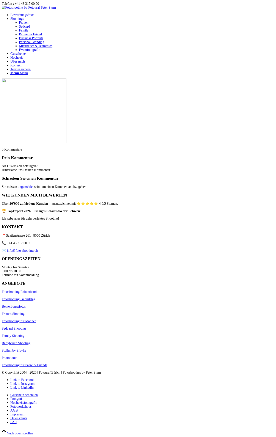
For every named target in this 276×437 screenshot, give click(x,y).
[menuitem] (142, 15)
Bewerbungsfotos (14, 306)
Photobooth (9, 358)
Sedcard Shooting (14, 328)
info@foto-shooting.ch (22, 250)
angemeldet (25, 187)
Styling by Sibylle (14, 350)
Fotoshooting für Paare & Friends (24, 365)
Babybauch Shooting (16, 343)
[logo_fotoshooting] (29, 7)
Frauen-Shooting (13, 314)
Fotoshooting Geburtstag (18, 299)
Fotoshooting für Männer (19, 321)
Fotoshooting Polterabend (19, 292)
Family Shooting (13, 336)
